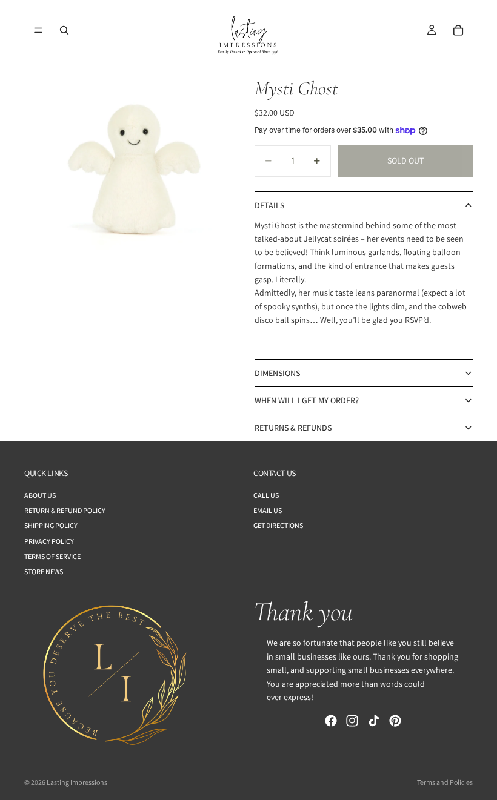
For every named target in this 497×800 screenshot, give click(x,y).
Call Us (266, 495)
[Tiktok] (374, 721)
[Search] (64, 30)
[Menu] (38, 30)
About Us (40, 495)
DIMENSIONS (277, 373)
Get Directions (278, 526)
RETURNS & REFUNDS (293, 427)
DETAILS (269, 205)
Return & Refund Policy (64, 510)
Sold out (405, 160)
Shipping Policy (51, 526)
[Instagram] (352, 721)
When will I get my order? (307, 400)
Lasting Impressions (77, 782)
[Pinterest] (395, 721)
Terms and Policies (445, 782)
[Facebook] (331, 721)
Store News (43, 571)
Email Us (267, 510)
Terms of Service (52, 556)
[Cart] (458, 30)
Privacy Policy (49, 541)
